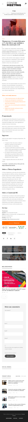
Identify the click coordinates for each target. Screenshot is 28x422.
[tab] (18, 376)
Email (5, 330)
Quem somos (9, 418)
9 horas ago (10, 385)
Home (4, 13)
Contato (21, 418)
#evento (19, 232)
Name (5, 323)
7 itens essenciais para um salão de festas (14, 98)
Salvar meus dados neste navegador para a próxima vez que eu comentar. (14, 348)
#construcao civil (11, 232)
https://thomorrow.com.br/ (8, 165)
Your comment (8, 310)
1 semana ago (10, 407)
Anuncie (15, 418)
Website (6, 338)
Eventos (8, 13)
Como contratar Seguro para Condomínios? (15, 250)
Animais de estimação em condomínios (14, 100)
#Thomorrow (10, 234)
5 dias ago (9, 400)
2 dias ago (9, 392)
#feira (4, 234)
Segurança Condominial (12, 248)
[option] (14, 281)
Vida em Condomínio (16, 256)
